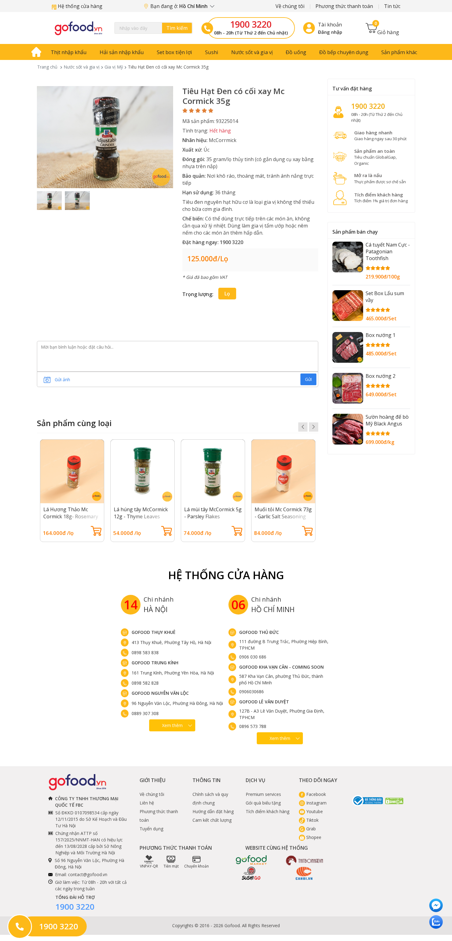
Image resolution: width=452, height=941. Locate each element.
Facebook (315, 794)
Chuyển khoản (196, 866)
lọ (227, 293)
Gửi (308, 379)
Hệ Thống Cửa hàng (226, 575)
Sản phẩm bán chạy (355, 231)
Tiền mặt (171, 866)
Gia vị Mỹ (114, 67)
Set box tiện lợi (174, 52)
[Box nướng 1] (347, 347)
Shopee (313, 837)
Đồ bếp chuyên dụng (343, 52)
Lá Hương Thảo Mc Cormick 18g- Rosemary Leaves (70, 516)
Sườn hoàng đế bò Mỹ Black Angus (387, 420)
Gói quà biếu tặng (263, 803)
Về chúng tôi (290, 6)
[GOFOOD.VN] (78, 28)
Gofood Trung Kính (155, 663)
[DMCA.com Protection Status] (394, 800)
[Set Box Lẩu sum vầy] (347, 305)
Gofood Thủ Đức (259, 632)
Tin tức (392, 6)
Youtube (314, 811)
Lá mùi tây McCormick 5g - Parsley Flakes (213, 513)
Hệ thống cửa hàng (79, 6)
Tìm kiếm (177, 28)
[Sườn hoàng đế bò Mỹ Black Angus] (347, 429)
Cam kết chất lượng (212, 820)
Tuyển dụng (151, 829)
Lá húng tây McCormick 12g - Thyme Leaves (141, 513)
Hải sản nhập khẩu (122, 52)
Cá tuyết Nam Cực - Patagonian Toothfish (388, 251)
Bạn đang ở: (179, 6)
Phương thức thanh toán (344, 6)
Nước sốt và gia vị (252, 52)
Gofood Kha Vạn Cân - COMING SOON (281, 667)
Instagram (316, 803)
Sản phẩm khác (399, 52)
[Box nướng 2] (347, 388)
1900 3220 (251, 24)
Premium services (263, 794)
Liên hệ (147, 803)
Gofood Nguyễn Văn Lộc (160, 693)
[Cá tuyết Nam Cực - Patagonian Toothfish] (347, 257)
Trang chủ (47, 67)
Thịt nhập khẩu (69, 52)
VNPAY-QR (149, 866)
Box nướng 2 (380, 376)
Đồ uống (296, 52)
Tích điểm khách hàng (267, 811)
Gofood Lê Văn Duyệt (264, 702)
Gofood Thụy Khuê (154, 632)
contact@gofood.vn (87, 874)
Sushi (211, 52)
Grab (310, 829)
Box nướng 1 (380, 335)
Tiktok (312, 820)
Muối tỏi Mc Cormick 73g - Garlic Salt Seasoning (283, 513)
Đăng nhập (330, 32)
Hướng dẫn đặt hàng (213, 811)
